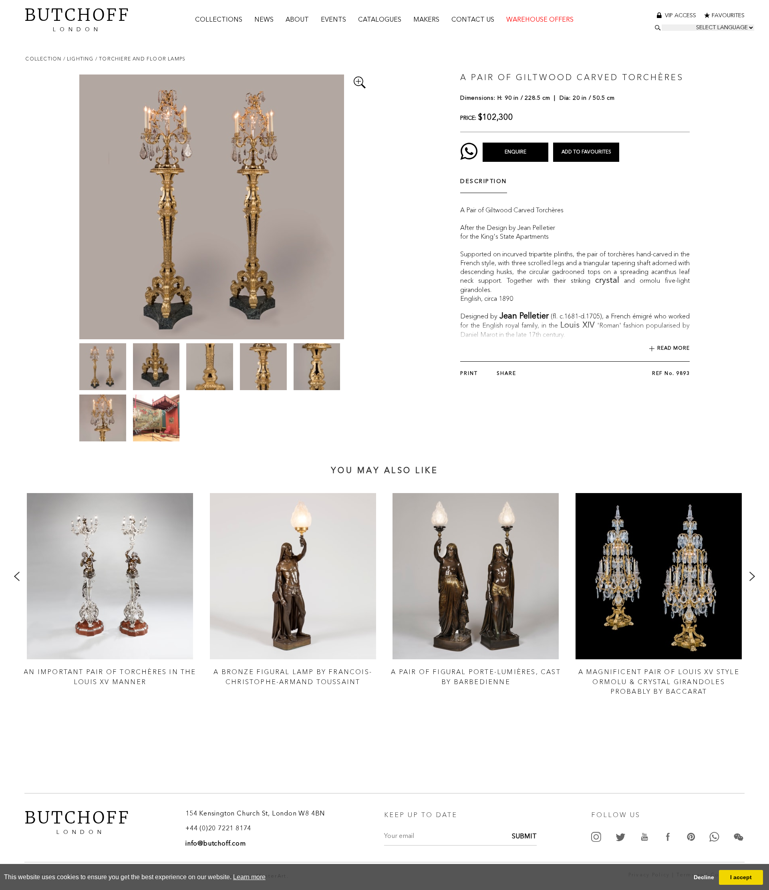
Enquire (515, 152)
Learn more (249, 877)
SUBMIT (524, 837)
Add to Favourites (586, 152)
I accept (741, 877)
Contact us (472, 20)
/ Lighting (79, 59)
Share (506, 373)
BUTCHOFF (77, 18)
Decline (704, 877)
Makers (426, 20)
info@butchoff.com (215, 844)
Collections (218, 20)
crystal (607, 281)
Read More (673, 348)
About (297, 20)
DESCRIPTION (483, 181)
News (264, 20)
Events (333, 20)
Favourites (728, 15)
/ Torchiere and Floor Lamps (140, 59)
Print (469, 373)
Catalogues (379, 20)
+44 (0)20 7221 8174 (218, 829)
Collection (44, 59)
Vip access (681, 15)
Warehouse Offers (540, 20)
